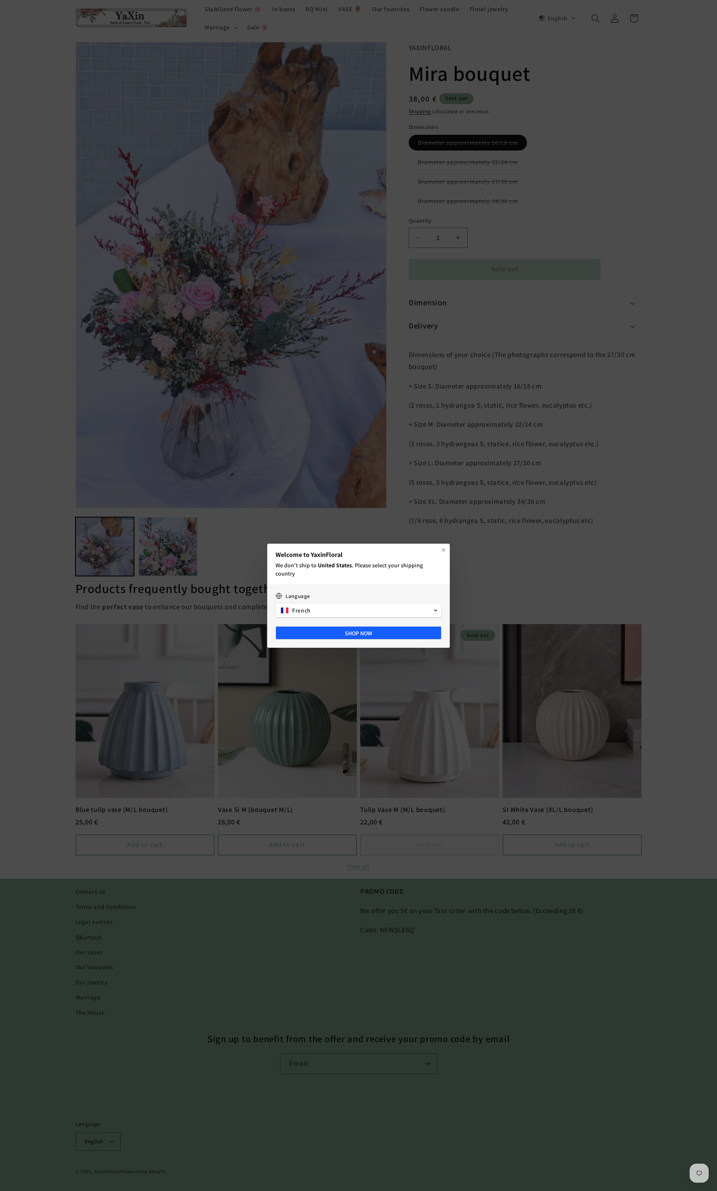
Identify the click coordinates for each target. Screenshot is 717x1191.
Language (297, 596)
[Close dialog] (443, 549)
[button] (358, 610)
